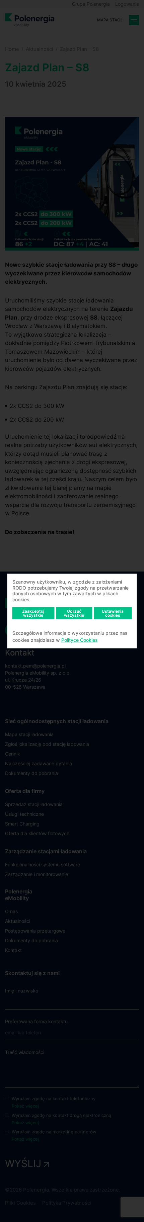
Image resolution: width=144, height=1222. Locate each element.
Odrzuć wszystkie (74, 613)
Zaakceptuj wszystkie (33, 613)
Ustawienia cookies (113, 613)
